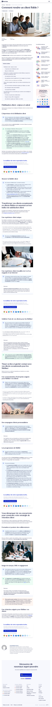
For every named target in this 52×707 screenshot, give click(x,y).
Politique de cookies (6, 704)
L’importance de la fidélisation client (11, 68)
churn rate (27, 141)
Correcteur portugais (19, 692)
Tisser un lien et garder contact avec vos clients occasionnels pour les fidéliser (17, 83)
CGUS (11, 704)
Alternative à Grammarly (31, 695)
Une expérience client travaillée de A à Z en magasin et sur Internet (17, 78)
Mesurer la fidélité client (9, 70)
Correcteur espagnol (19, 689)
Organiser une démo (6, 687)
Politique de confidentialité (18, 704)
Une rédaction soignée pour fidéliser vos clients (14, 98)
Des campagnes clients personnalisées (12, 87)
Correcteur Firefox (7, 693)
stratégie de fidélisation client (9, 212)
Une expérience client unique (10, 76)
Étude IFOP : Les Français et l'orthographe (31, 693)
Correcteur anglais (19, 687)
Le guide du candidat (42, 700)
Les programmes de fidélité (10, 89)
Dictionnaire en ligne (30, 689)
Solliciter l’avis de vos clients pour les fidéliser (13, 80)
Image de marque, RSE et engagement (12, 96)
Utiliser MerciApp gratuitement (10, 166)
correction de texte (25, 152)
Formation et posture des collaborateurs (12, 94)
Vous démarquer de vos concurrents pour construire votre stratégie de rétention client (17, 92)
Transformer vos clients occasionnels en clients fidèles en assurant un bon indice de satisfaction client (17, 73)
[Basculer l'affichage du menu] (49, 1)
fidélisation (30, 615)
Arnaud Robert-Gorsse (14, 645)
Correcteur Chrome (7, 691)
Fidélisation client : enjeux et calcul (10, 66)
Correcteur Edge (6, 695)
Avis (39, 689)
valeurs (24, 582)
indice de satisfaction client (12, 194)
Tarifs (40, 687)
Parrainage (40, 692)
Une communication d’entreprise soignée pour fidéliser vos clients (17, 85)
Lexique (28, 687)
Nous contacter (41, 698)
